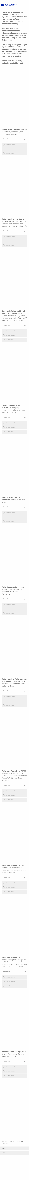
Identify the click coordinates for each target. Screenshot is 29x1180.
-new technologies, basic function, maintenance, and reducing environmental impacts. (14, 222)
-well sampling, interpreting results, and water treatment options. (13, 408)
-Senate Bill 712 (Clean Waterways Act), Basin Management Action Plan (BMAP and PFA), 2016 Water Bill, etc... (14, 315)
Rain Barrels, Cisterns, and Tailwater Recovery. (14, 1054)
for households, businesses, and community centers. (14, 131)
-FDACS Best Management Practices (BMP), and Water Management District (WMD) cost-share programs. (14, 775)
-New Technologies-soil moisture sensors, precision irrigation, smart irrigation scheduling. (14, 868)
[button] (14, 140)
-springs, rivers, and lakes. (13, 499)
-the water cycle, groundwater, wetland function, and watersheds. (14, 682)
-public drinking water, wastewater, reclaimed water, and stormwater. (13, 590)
